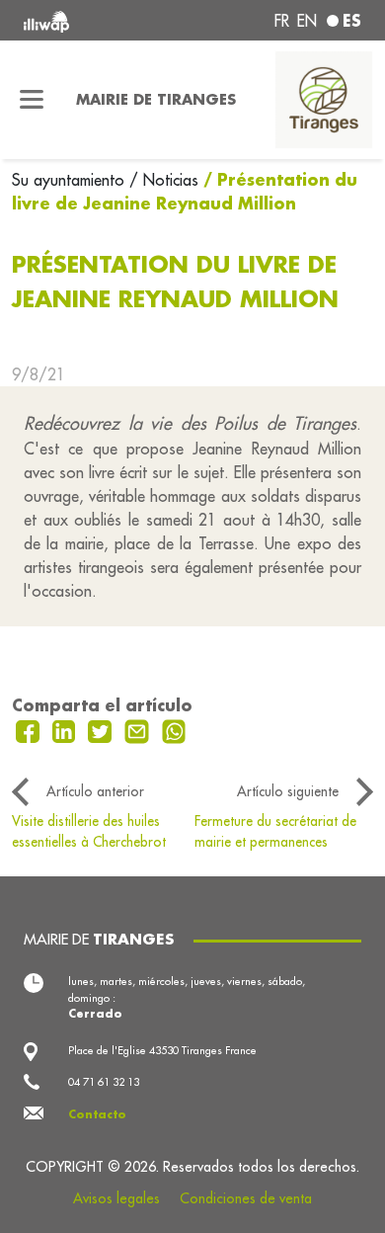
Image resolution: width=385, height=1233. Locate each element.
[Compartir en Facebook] (30, 729)
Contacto (97, 1114)
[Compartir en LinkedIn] (66, 729)
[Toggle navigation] (32, 99)
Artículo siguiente (288, 791)
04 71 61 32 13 (103, 1082)
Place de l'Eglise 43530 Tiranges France (162, 1050)
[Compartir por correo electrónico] (139, 729)
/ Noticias (163, 180)
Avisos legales (116, 1198)
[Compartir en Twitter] (102, 729)
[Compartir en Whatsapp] (174, 729)
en (307, 21)
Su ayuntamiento (70, 180)
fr (281, 21)
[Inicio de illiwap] (87, 20)
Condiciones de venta (246, 1198)
